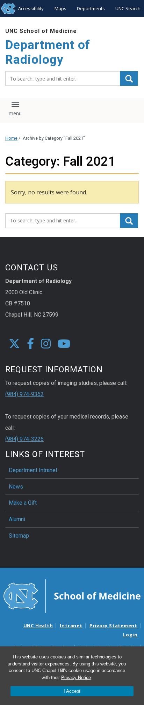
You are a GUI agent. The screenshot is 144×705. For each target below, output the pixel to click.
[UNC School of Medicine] (72, 596)
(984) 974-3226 (24, 439)
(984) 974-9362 (24, 394)
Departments (91, 8)
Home (11, 138)
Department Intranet (33, 470)
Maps (60, 8)
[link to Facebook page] (30, 344)
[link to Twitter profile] (14, 344)
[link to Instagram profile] (45, 344)
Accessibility (31, 8)
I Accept (72, 691)
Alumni (17, 519)
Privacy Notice (76, 677)
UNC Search (128, 8)
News (16, 486)
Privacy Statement (113, 625)
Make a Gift (23, 502)
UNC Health (38, 625)
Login (130, 634)
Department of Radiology (47, 52)
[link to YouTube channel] (64, 344)
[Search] (129, 78)
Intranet (71, 625)
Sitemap (19, 535)
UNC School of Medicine (41, 31)
